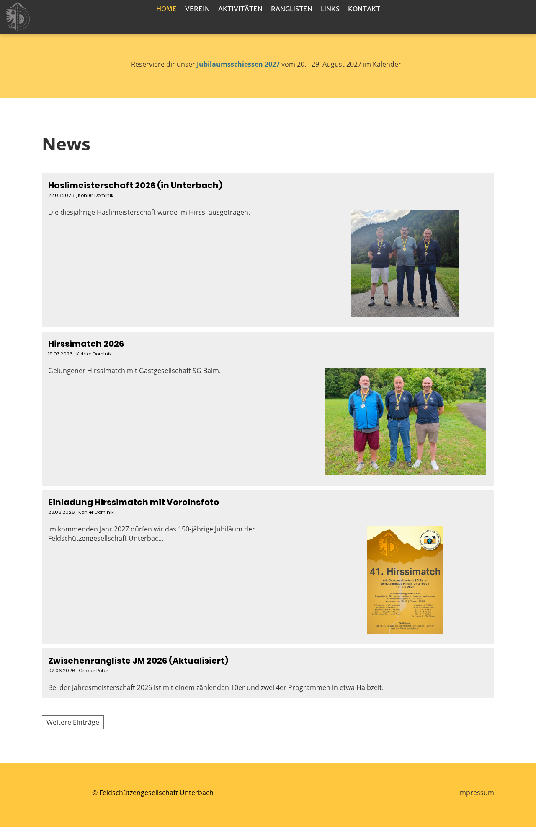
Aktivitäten (240, 9)
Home (166, 9)
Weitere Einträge (72, 722)
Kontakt (364, 9)
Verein (197, 9)
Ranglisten (291, 9)
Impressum (476, 792)
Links (330, 9)
